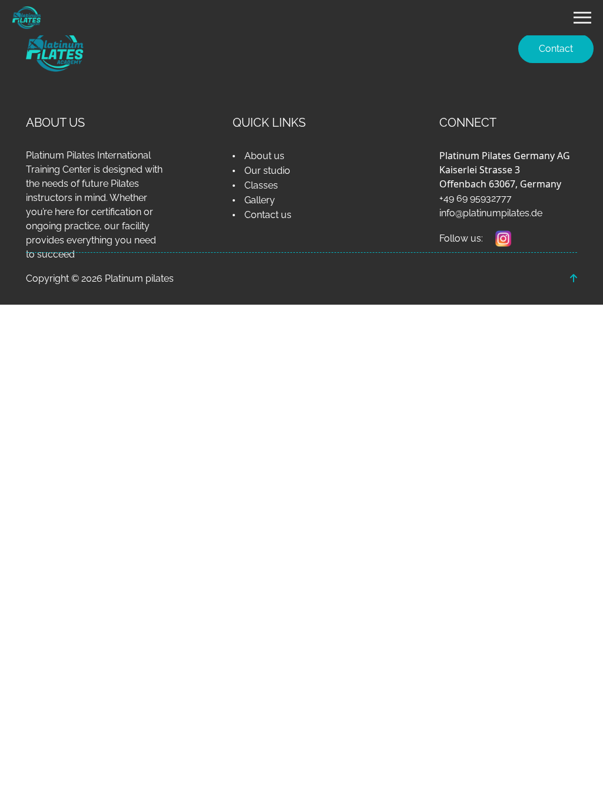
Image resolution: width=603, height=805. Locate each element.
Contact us (267, 214)
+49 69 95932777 (475, 198)
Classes (261, 185)
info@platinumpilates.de (490, 213)
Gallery (259, 200)
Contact (556, 48)
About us (264, 155)
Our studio (267, 170)
